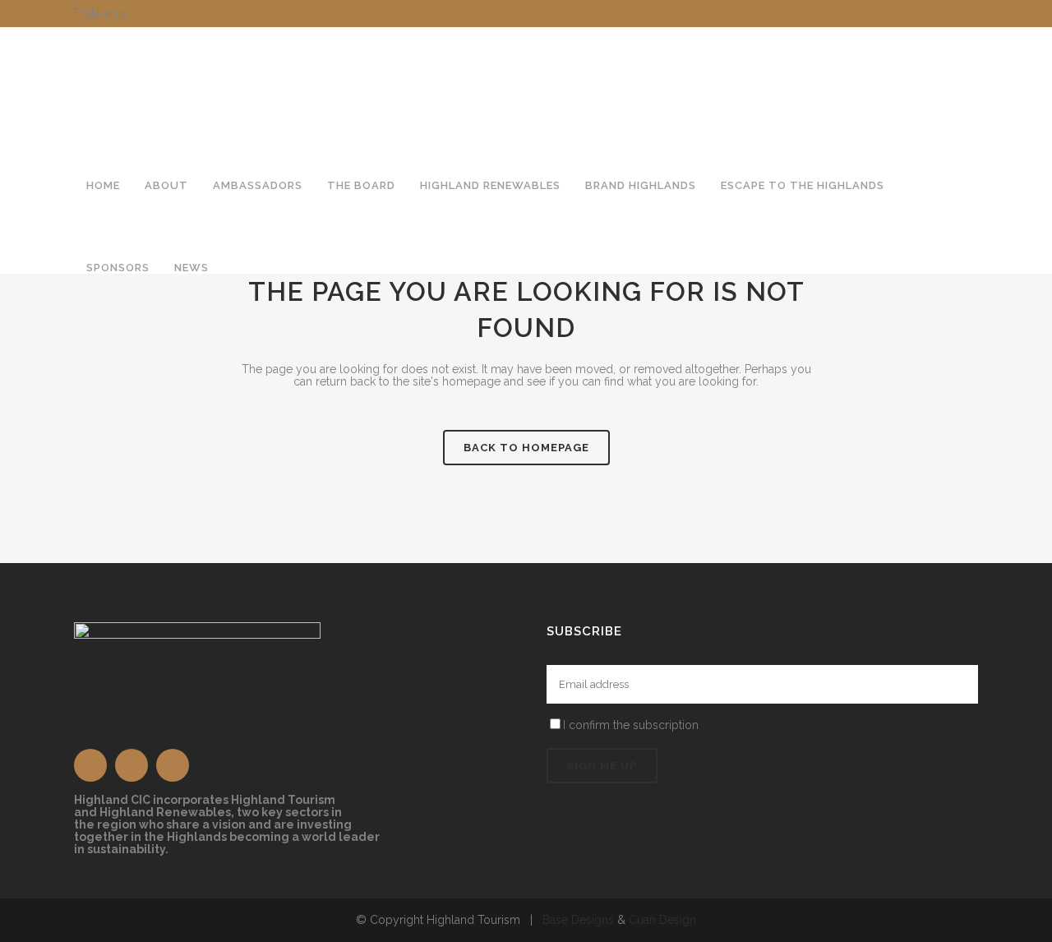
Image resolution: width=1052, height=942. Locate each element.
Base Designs (578, 919)
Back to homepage (526, 447)
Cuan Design (662, 919)
